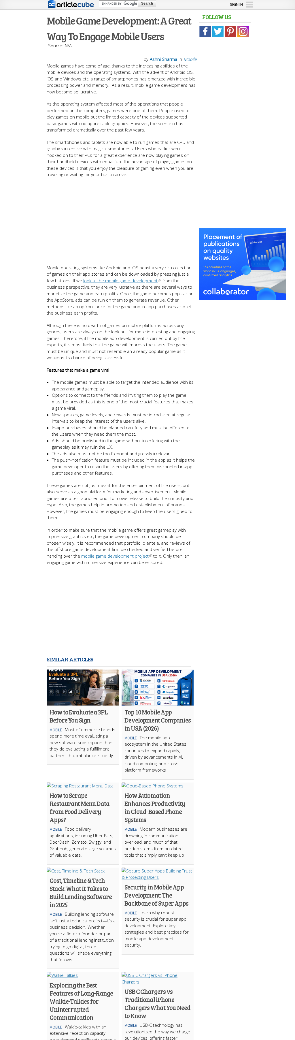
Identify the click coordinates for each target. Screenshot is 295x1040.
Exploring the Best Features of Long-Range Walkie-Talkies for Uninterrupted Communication (81, 1001)
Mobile (190, 59)
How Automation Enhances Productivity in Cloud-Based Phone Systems (154, 807)
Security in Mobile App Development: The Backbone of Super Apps (156, 895)
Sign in (236, 4)
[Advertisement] (147, 218)
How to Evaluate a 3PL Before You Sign (78, 716)
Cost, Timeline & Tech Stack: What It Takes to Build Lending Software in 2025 (81, 892)
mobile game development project (115, 556)
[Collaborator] (242, 297)
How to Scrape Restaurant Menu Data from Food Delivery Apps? (79, 807)
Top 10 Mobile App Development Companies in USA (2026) (157, 720)
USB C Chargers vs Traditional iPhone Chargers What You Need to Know (157, 1003)
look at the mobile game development (120, 280)
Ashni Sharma (163, 59)
